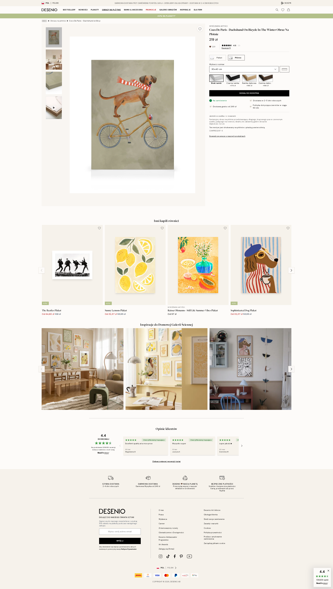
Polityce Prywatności (128, 549)
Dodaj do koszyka (249, 93)
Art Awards (163, 544)
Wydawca (163, 519)
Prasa (161, 515)
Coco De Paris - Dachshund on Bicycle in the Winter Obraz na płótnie (84, 21)
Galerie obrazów (168, 10)
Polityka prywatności (213, 532)
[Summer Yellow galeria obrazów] (166, 369)
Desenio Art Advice (212, 510)
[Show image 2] (54, 59)
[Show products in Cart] (288, 10)
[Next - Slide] (291, 81)
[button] (284, 69)
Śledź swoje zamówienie (214, 519)
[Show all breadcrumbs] (44, 21)
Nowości (83, 10)
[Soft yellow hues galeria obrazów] (82, 369)
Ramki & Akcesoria (133, 10)
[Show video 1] (54, 107)
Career (162, 523)
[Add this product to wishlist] (200, 29)
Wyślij (119, 541)
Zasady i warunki (211, 523)
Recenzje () (226, 48)
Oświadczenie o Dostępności (171, 532)
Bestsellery (69, 10)
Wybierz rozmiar (216, 64)
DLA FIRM (198, 10)
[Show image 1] (54, 37)
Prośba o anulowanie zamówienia (213, 538)
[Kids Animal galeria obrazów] (250, 369)
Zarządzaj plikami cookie (214, 543)
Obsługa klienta (211, 515)
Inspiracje (185, 10)
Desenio (174, 582)
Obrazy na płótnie (111, 10)
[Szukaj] (277, 10)
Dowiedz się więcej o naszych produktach (227, 136)
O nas (161, 510)
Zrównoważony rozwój (168, 528)
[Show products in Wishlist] (283, 10)
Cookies (207, 528)
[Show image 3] (54, 83)
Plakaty (95, 10)
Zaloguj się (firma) (166, 549)
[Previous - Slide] (207, 81)
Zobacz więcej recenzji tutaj (166, 461)
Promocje (151, 10)
